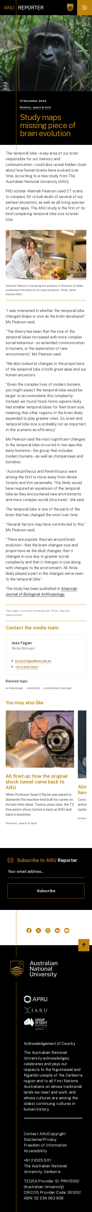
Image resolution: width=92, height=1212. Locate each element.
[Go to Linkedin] (57, 930)
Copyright (57, 1134)
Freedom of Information (45, 1145)
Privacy (50, 1139)
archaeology (14, 688)
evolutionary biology (57, 688)
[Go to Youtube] (67, 930)
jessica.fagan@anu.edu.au (33, 660)
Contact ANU (36, 1134)
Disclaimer (33, 1139)
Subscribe (46, 891)
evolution (33, 688)
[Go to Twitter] (38, 930)
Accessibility (35, 1151)
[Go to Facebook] (29, 930)
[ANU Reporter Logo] (23, 7)
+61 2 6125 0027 (26, 667)
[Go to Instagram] (48, 930)
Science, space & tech (35, 107)
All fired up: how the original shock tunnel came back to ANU (37, 781)
